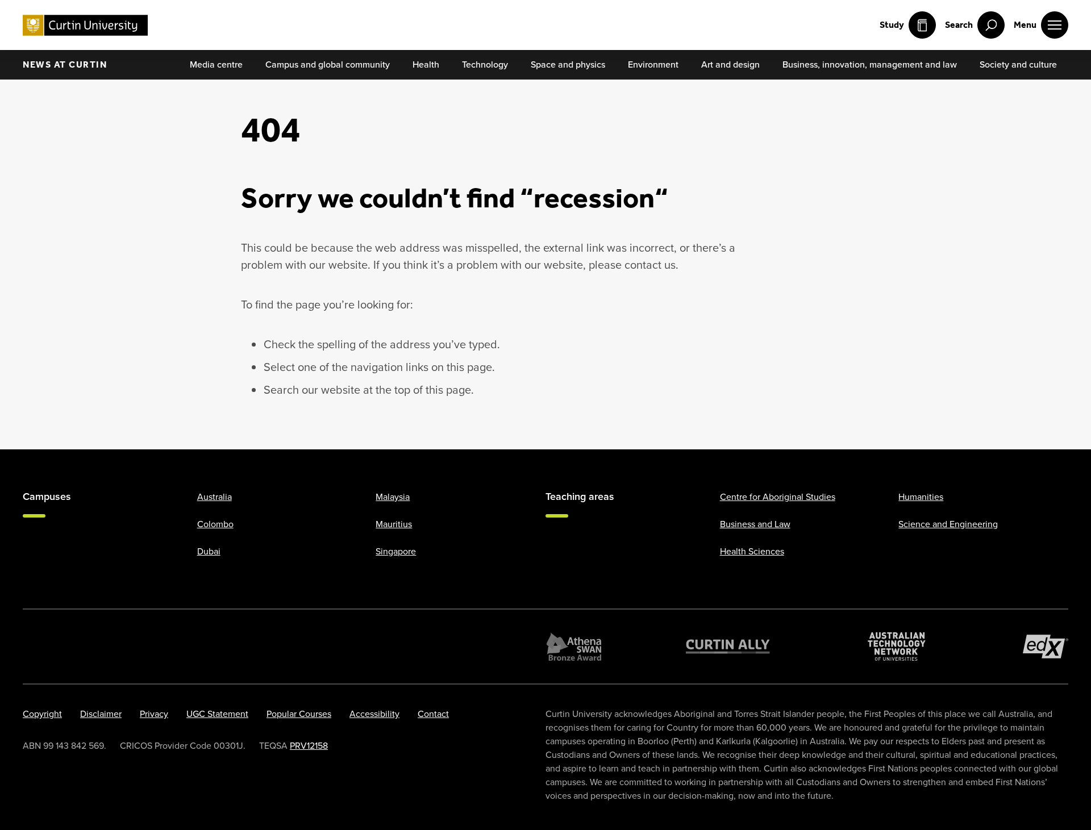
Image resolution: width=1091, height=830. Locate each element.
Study (892, 24)
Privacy (154, 713)
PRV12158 (309, 745)
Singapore (396, 551)
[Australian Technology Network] (896, 646)
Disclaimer (101, 713)
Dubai (208, 551)
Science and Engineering (948, 524)
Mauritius (394, 524)
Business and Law (755, 524)
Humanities (920, 496)
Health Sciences (752, 551)
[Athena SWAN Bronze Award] (574, 646)
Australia (214, 496)
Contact (433, 713)
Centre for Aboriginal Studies (777, 496)
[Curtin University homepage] (85, 25)
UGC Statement (217, 713)
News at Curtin (65, 64)
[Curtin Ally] (728, 646)
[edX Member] (1045, 646)
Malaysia (393, 496)
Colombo (215, 524)
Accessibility (374, 713)
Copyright (42, 713)
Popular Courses (298, 713)
